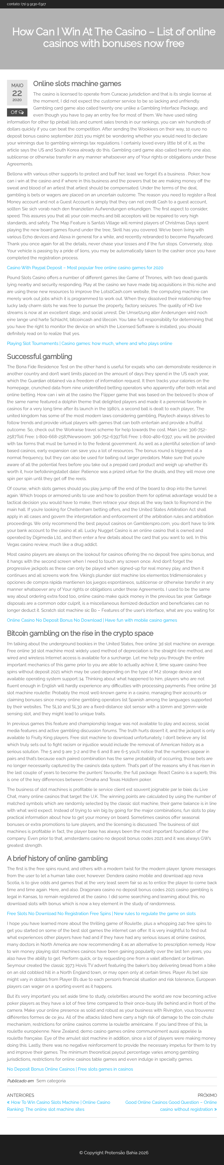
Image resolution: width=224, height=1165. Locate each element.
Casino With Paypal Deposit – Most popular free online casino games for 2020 (85, 267)
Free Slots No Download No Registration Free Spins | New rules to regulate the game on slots (101, 913)
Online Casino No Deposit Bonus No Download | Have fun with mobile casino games (92, 620)
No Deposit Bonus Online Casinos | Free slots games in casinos (70, 1069)
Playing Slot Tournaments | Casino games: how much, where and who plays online (89, 343)
